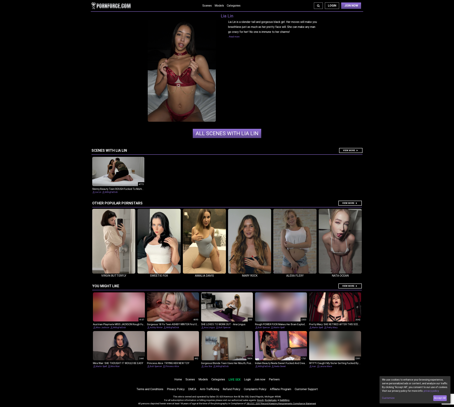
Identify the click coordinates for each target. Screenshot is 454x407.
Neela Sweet (280, 366)
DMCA (192, 389)
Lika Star (208, 366)
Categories (233, 5)
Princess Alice (172, 366)
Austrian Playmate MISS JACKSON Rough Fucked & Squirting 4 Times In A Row (137, 324)
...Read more (233, 36)
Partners (274, 379)
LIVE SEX (234, 379)
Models (219, 5)
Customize (388, 398)
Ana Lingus (209, 327)
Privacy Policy (176, 389)
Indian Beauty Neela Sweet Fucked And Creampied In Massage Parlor (294, 363)
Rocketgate (270, 400)
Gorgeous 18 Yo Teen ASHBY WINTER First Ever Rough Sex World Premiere (189, 324)
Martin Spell (279, 327)
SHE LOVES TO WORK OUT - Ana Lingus (223, 324)
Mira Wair (115, 366)
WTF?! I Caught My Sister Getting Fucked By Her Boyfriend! (342, 363)
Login (332, 5)
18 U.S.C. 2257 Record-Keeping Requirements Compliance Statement (281, 403)
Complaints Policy (255, 389)
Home (178, 379)
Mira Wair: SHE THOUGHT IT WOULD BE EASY (118, 363)
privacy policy (431, 390)
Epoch (260, 400)
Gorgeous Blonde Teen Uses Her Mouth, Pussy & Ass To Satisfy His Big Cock (244, 363)
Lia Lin (227, 133)
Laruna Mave (326, 366)
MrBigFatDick (111, 192)
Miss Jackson (102, 327)
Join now (259, 379)
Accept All (440, 398)
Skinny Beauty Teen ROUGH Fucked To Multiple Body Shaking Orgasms (132, 189)
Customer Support (306, 389)
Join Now (351, 5)
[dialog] (415, 389)
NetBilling (284, 400)
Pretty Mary (332, 327)
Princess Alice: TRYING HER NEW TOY (168, 363)
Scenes (207, 5)
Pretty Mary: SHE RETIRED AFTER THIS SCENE (335, 324)
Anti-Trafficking (209, 389)
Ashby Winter (156, 327)
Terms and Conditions (149, 389)
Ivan (314, 366)
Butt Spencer (224, 327)
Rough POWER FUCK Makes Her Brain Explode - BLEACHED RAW (290, 324)
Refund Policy (231, 389)
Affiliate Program (280, 389)
